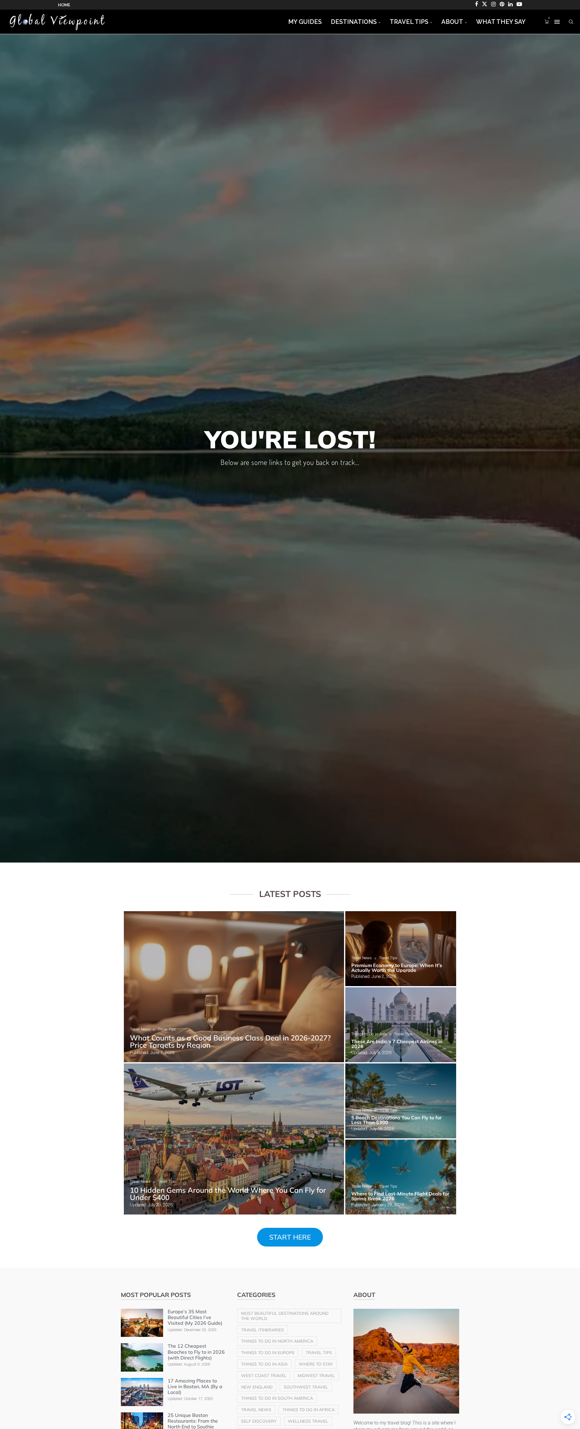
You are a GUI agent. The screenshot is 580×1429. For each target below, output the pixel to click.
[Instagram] (493, 5)
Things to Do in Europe (268, 1352)
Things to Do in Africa (308, 1409)
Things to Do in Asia (264, 1364)
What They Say (501, 21)
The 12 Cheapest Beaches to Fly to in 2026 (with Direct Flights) (196, 1351)
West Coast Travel (263, 1375)
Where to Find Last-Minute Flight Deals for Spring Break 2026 (400, 1196)
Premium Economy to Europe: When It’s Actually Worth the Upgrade (396, 968)
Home (64, 4)
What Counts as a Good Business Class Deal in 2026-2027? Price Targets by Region (230, 1041)
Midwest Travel (316, 1375)
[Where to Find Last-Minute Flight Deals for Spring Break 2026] (400, 1177)
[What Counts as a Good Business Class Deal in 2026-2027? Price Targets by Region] (234, 986)
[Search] (571, 22)
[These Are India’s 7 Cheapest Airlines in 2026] (400, 1024)
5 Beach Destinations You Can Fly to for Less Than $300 (396, 1120)
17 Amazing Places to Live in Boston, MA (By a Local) (195, 1386)
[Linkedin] (510, 5)
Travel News (256, 1409)
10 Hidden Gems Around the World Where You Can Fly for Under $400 (228, 1193)
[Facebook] (476, 5)
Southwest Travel (306, 1387)
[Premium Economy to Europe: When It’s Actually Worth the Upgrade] (400, 948)
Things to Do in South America (277, 1398)
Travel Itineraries (262, 1330)
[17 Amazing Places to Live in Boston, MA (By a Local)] (142, 1392)
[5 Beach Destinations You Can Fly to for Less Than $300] (400, 1100)
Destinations (354, 21)
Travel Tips (409, 21)
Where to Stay (316, 1364)
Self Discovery (259, 1421)
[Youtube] (519, 5)
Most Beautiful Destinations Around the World (284, 1316)
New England (256, 1387)
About (452, 21)
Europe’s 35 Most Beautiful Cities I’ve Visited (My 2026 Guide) (195, 1317)
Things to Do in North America (277, 1341)
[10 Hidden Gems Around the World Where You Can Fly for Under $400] (234, 1138)
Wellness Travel (308, 1421)
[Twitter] (484, 5)
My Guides (305, 21)
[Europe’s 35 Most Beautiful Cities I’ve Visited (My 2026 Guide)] (142, 1323)
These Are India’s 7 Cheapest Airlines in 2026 (397, 1044)
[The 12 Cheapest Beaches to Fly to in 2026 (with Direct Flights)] (142, 1357)
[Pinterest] (502, 5)
